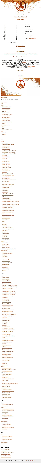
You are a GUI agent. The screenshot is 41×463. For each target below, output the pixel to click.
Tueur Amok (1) (4, 323)
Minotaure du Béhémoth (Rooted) (7, 305)
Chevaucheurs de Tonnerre (6, 106)
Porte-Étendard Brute (6, 178)
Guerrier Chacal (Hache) (6, 164)
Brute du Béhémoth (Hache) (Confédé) (8, 152)
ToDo (2, 131)
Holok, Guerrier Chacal (6, 218)
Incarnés (2, 213)
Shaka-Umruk (4, 270)
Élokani (3, 128)
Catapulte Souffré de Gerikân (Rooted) (7, 452)
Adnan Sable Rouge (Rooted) (6, 389)
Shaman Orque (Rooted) (6, 247)
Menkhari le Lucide (5, 418)
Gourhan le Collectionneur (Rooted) (8, 340)
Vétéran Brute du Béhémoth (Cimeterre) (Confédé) (10, 201)
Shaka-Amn (4, 134)
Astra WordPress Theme (30, 460)
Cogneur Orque (4, 155)
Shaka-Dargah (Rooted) (6, 392)
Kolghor (3, 221)
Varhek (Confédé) (5, 235)
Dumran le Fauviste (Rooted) (7, 374)
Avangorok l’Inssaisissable (6, 334)
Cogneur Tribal (4, 158)
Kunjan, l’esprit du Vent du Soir (7, 129)
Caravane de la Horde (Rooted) (7, 436)
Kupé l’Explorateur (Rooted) (6, 354)
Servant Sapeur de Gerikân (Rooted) (8, 184)
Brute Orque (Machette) (6, 149)
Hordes (2, 105)
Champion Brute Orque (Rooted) (7, 207)
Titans (2, 434)
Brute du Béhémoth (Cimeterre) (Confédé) (9, 150)
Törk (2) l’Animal (4, 256)
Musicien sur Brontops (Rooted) (7, 311)
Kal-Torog (3, 346)
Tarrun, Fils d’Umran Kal (6, 360)
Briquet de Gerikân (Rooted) (6, 368)
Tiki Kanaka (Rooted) (5, 187)
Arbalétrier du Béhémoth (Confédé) (8, 144)
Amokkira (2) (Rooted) (5, 279)
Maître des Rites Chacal (6, 261)
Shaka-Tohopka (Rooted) (6, 394)
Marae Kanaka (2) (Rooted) (6, 303)
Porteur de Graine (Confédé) (7, 262)
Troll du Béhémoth (5, 192)
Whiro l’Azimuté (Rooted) (6, 239)
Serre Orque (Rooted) (5, 322)
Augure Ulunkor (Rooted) (5, 449)
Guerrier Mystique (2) (5, 244)
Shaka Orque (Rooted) (5, 264)
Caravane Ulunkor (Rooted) (5, 454)
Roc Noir (3, 123)
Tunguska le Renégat (5, 233)
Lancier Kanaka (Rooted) (6, 170)
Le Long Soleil (4, 111)
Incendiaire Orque (5, 169)
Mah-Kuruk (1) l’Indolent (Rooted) (7, 357)
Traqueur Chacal (5, 190)
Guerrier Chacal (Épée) (6, 161)
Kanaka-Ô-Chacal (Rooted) (6, 108)
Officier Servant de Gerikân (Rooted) (8, 175)
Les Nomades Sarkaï (32, 38)
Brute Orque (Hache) (5, 147)
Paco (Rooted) (4, 224)
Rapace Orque (4, 317)
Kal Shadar (4, 343)
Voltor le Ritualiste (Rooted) (6, 397)
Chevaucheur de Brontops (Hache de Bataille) (9, 285)
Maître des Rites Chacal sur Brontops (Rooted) (10, 383)
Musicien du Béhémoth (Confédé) (7, 173)
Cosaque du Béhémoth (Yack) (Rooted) (8, 294)
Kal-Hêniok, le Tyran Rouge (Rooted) (8, 410)
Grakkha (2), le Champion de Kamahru (8, 409)
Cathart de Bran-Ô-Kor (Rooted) (7, 404)
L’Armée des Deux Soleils (6, 109)
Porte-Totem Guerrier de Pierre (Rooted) (9, 314)
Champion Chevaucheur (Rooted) (7, 328)
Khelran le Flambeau (5, 349)
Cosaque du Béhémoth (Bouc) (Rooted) (8, 291)
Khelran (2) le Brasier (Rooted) (7, 415)
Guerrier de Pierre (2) (5, 300)
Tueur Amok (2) (4, 325)
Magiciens (2, 241)
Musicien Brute (4, 172)
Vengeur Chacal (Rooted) (6, 326)
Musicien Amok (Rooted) (6, 308)
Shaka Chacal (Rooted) (6, 386)
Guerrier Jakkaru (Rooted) (6, 167)
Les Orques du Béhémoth (6, 117)
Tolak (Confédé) (4, 230)
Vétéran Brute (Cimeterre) (6, 196)
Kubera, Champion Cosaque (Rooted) (8, 351)
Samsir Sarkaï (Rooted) (6, 320)
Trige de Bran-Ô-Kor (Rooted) (6, 457)
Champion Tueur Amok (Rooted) (7, 331)
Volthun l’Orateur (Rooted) (6, 424)
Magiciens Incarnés (4, 250)
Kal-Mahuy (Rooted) (5, 412)
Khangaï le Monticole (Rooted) (7, 348)
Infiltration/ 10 (24, 62)
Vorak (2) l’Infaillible (5, 238)
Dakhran (3, 337)
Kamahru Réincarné (5, 413)
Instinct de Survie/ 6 (31, 66)
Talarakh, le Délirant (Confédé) (7, 227)
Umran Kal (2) (4, 363)
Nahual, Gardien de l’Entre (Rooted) (8, 391)
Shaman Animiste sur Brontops (7, 371)
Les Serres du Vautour (6, 120)
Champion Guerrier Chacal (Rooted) (8, 210)
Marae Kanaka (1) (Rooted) (6, 302)
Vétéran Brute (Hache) (6, 198)
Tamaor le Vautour (5, 380)
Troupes (2, 141)
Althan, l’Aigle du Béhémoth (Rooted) (8, 215)
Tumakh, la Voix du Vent (6, 395)
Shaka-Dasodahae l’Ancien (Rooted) (8, 427)
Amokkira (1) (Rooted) (5, 277)
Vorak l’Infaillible (4, 236)
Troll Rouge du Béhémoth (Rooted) (7, 195)
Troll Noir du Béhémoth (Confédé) (7, 193)
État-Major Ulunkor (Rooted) (6, 455)
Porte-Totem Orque (5, 181)
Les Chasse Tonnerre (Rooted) (7, 114)
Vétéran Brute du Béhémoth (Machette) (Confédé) (10, 204)
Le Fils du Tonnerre (5, 377)
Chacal (3, 126)
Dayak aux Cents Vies (5, 216)
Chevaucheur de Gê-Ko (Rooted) (7, 288)
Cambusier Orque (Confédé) (6, 282)
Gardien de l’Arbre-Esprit (6, 259)
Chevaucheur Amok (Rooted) (7, 283)
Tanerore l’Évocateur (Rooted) (7, 253)
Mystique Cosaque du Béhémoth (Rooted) (9, 369)
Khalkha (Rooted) (5, 267)
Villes (2, 103)
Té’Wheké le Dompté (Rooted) (7, 439)
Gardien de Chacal (5, 297)
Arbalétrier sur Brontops (6, 280)
